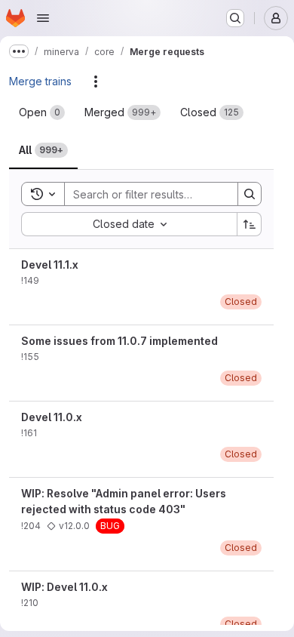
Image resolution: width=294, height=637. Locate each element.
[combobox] (129, 224)
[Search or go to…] (235, 18)
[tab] (42, 112)
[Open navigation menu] (43, 18)
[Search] (249, 194)
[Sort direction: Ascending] (249, 224)
